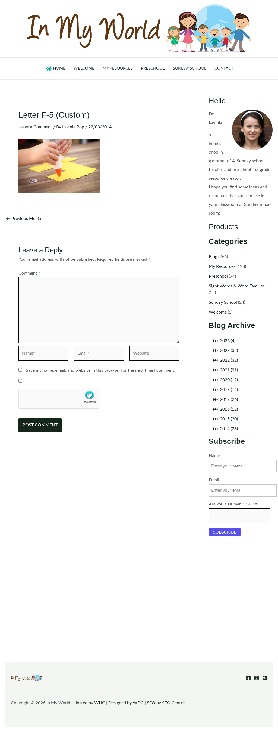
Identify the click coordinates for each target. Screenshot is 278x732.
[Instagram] (256, 677)
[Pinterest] (264, 677)
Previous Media (23, 218)
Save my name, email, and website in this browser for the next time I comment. (100, 370)
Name (214, 456)
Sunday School (223, 302)
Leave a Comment (35, 127)
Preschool (218, 276)
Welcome (218, 312)
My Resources (222, 266)
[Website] (154, 354)
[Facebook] (248, 677)
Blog (213, 257)
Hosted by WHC (89, 703)
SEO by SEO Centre (166, 703)
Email (214, 480)
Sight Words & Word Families (237, 286)
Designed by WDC (126, 703)
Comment (29, 273)
